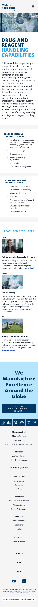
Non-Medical (19, 476)
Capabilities (19, 496)
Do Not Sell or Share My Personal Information (18, 599)
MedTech (19, 452)
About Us (19, 516)
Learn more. (7, 312)
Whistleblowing (25, 591)
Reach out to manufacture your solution (19, 408)
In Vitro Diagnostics (19, 467)
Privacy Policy (16, 591)
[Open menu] (33, 6)
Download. (29, 268)
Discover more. (8, 350)
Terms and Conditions (22, 592)
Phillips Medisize (8, 7)
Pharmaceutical (19, 432)
